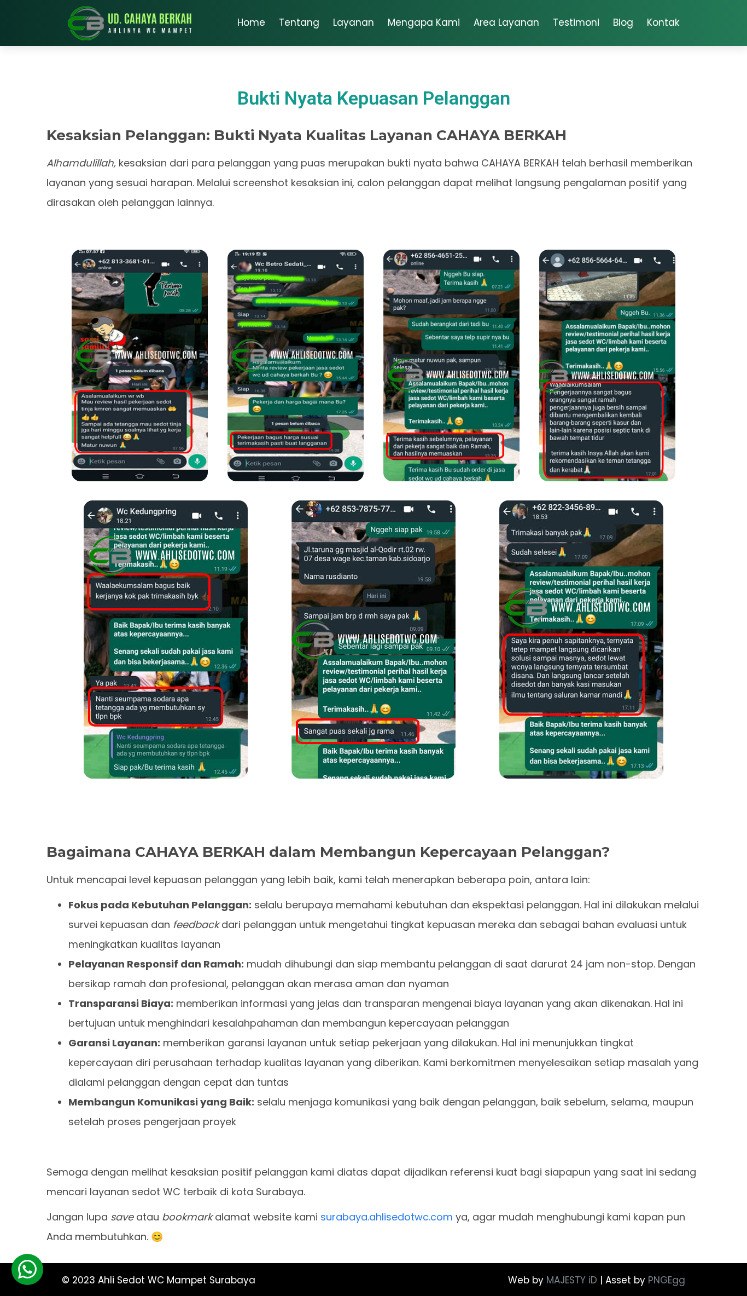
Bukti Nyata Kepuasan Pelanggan (373, 98)
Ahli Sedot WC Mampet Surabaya (176, 1280)
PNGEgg (666, 1280)
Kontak (663, 22)
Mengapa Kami (424, 22)
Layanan (353, 22)
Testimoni (576, 22)
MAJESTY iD (571, 1280)
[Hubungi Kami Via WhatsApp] (27, 1269)
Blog (623, 22)
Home (251, 22)
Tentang (299, 22)
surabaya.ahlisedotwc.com (386, 1217)
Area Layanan (506, 22)
